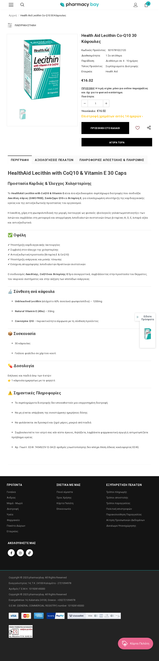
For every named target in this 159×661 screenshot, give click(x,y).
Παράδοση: (88, 60)
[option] (42, 69)
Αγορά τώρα (116, 142)
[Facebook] (11, 552)
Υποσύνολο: (88, 111)
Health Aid (112, 71)
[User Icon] (136, 5)
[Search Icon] (22, 5)
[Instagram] (20, 552)
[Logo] (79, 4)
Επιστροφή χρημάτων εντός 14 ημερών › (112, 116)
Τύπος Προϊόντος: (92, 66)
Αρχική (13, 15)
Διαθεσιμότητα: (91, 55)
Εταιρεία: (87, 71)
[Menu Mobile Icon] (11, 5)
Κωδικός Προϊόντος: (93, 50)
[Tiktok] (29, 552)
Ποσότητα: (88, 96)
